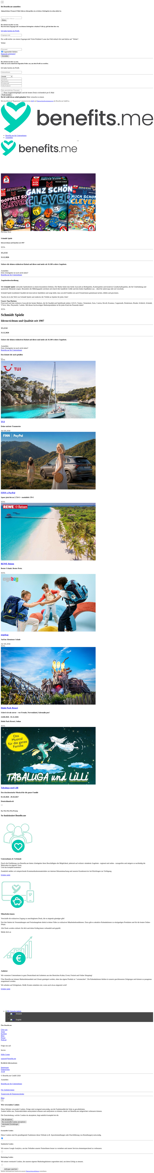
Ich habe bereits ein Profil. (10, 31)
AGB (32, 101)
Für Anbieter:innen (7, 1090)
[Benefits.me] (77, 132)
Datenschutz (5, 1069)
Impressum (5, 1067)
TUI (3, 422)
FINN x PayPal (8, 493)
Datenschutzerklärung (32, 1171)
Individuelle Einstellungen (10, 1124)
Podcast (3, 1040)
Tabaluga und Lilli (9, 788)
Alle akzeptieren (7, 1119)
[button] (4, 232)
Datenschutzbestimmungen (45, 101)
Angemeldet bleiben (10, 52)
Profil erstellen (6, 95)
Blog (2, 1036)
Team (3, 1032)
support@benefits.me (8, 1059)
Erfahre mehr (5, 875)
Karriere (4, 1034)
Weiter (4, 20)
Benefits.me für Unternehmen (15, 135)
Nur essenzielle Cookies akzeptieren (14, 1122)
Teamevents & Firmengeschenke (12, 1094)
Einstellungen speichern (9, 1169)
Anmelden (5, 56)
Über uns (4, 1030)
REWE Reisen (7, 564)
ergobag (4, 635)
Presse (3, 1038)
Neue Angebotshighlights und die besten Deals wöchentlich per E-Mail (28, 93)
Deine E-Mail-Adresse (8, 18)
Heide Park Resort (9, 708)
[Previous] (2, 358)
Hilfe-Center (5, 1054)
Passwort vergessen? (8, 54)
